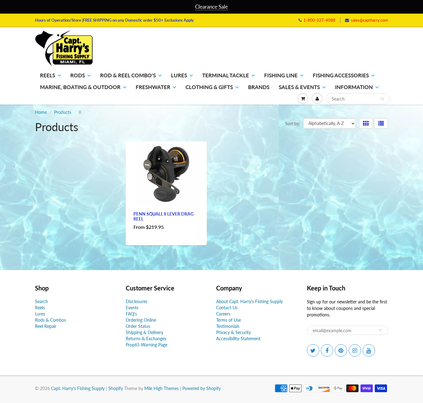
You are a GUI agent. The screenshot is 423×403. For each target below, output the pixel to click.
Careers (223, 313)
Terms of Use (228, 320)
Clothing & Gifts (209, 87)
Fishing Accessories (341, 75)
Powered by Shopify (201, 388)
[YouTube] (369, 350)
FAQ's (131, 313)
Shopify (115, 388)
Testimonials (227, 326)
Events (132, 307)
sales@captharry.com (369, 20)
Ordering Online (141, 320)
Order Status (138, 326)
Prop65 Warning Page (146, 344)
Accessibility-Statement (238, 338)
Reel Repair (45, 326)
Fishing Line (281, 75)
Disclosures (136, 301)
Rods (77, 75)
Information (354, 87)
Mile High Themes (161, 388)
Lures (179, 75)
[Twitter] (313, 350)
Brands (258, 87)
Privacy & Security (233, 332)
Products (62, 112)
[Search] (382, 99)
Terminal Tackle (225, 75)
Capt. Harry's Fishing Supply (78, 388)
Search (41, 301)
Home (41, 112)
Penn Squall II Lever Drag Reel (163, 216)
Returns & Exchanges (146, 338)
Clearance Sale (211, 6)
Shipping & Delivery (144, 332)
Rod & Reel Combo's (128, 75)
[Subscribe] (380, 330)
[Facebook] (327, 350)
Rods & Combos (50, 320)
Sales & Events (299, 87)
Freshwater (153, 87)
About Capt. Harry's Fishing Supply (249, 301)
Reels (47, 75)
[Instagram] (355, 350)
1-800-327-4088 (319, 20)
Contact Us (227, 307)
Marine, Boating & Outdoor (80, 87)
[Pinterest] (341, 350)
